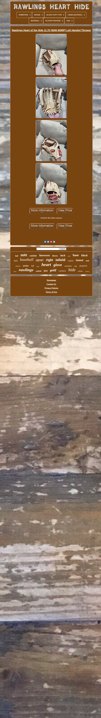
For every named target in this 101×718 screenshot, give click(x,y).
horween (44, 255)
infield (60, 260)
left (32, 266)
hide (72, 269)
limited (79, 260)
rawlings (26, 270)
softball (70, 261)
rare (75, 266)
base (76, 255)
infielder (80, 271)
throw (55, 255)
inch (62, 255)
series (26, 265)
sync (69, 256)
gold (53, 270)
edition (18, 266)
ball (16, 256)
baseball (26, 259)
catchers (62, 271)
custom (87, 271)
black (84, 255)
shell (87, 261)
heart (46, 264)
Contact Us (51, 284)
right (49, 260)
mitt (24, 255)
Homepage (51, 280)
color (14, 271)
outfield (38, 271)
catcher (33, 255)
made (37, 266)
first (46, 270)
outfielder (68, 266)
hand (16, 261)
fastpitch (83, 266)
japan (39, 260)
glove (57, 265)
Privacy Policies (51, 288)
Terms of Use (51, 292)
